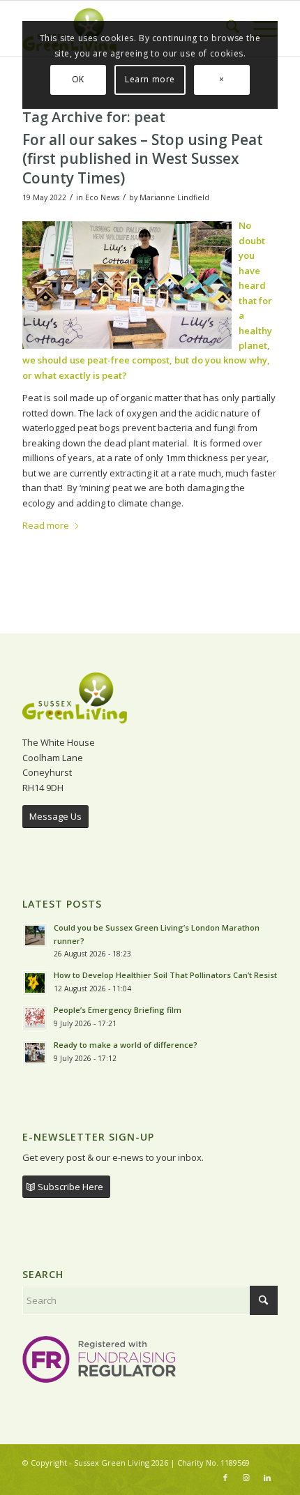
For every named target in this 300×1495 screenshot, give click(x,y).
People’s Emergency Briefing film (117, 1010)
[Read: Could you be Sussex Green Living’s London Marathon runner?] (34, 935)
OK (78, 79)
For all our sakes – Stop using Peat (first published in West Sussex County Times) (142, 159)
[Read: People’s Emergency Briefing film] (34, 1017)
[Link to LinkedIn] (267, 1477)
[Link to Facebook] (225, 1477)
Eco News (102, 197)
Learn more (150, 79)
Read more (45, 525)
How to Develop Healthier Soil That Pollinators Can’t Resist (165, 975)
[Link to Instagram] (246, 1477)
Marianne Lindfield (174, 197)
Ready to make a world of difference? (127, 1044)
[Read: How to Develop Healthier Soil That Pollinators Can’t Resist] (34, 983)
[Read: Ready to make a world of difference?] (34, 1052)
